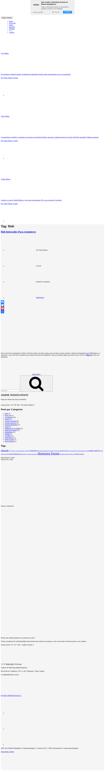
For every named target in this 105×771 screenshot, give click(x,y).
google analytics (94, 451)
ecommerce (33, 451)
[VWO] (41, 12)
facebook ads (64, 450)
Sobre (11, 25)
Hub (102, 450)
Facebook (57, 450)
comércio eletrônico (20, 450)
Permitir (67, 12)
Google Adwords (10, 421)
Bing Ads (8, 415)
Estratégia (40, 450)
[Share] (52, 311)
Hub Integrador (4, 454)
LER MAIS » (36, 374)
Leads (7, 426)
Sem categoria (9, 441)
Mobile (7, 434)
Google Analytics (10, 423)
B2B (6, 413)
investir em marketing (32, 454)
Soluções (12, 27)
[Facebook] (52, 301)
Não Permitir (56, 12)
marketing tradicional (65, 454)
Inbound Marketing (11, 425)
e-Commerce (9, 417)
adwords (5, 450)
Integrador (23, 454)
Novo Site (12, 23)
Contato (11, 32)
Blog (10, 30)
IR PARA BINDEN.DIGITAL (11, 695)
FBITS (7, 419)
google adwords (72, 450)
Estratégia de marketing (48, 450)
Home (11, 21)
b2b (10, 450)
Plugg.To (72, 454)
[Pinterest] (52, 308)
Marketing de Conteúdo (12, 428)
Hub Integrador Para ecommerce (18, 231)
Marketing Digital (10, 430)
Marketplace (40, 297)
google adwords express (82, 450)
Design (27, 450)
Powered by (36, 12)
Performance (9, 438)
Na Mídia (8, 436)
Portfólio (12, 29)
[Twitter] (52, 305)
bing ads (13, 450)
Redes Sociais (9, 439)
